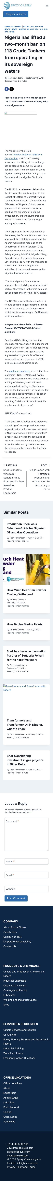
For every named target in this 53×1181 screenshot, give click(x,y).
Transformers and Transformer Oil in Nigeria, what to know (25, 725)
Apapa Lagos (10, 1097)
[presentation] (26, 569)
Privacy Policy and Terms (21, 1167)
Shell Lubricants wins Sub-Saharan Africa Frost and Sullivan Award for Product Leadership (13, 479)
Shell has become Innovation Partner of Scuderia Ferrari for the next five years (26, 655)
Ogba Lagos (10, 1116)
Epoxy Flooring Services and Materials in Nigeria (26, 1041)
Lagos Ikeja (9, 1092)
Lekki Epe (8, 1102)
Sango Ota (9, 1121)
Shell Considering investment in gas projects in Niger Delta (25, 760)
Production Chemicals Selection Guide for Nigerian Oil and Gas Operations (26, 528)
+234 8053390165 (17, 1144)
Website (10, 888)
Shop (6, 1004)
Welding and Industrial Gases (20, 999)
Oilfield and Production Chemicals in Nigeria (24, 973)
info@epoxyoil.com (17, 1155)
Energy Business (13, 26)
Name (10, 861)
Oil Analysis (10, 1034)
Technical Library (13, 1053)
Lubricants (9, 995)
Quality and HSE (12, 936)
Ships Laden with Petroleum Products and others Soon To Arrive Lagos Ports (40, 477)
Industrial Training (13, 1048)
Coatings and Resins (15, 990)
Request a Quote (16, 14)
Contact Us (9, 946)
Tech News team (15, 78)
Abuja (6, 1088)
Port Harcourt (11, 1107)
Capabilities (10, 932)
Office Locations (12, 1083)
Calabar (7, 1112)
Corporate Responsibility (17, 941)
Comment (12, 821)
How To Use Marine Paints (25, 624)
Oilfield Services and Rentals (19, 1030)
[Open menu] (47, 5)
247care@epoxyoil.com (20, 1147)
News (14, 29)
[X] (11, 89)
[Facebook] (7, 89)
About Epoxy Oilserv (14, 927)
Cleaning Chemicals (14, 985)
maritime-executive (19, 371)
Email (10, 875)
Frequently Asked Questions (19, 1058)
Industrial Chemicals (14, 980)
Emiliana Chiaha (17, 600)
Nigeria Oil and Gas (28, 29)
